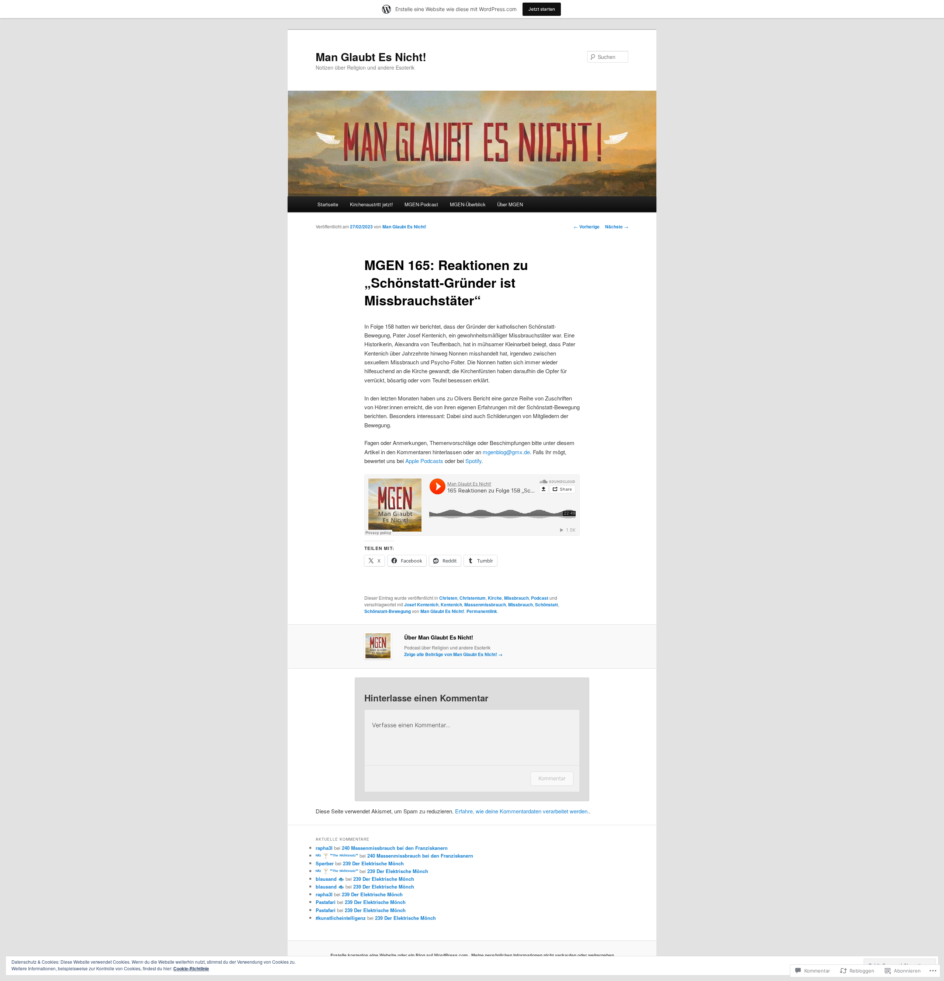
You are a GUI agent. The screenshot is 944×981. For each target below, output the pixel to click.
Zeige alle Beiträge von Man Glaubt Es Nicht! (453, 654)
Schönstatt (546, 604)
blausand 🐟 (330, 878)
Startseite (327, 204)
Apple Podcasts (424, 461)
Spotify (473, 461)
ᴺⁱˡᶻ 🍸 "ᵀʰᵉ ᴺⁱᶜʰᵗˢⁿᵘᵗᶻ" (337, 855)
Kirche (495, 598)
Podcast (539, 598)
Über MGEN (510, 204)
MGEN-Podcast (421, 204)
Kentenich (451, 604)
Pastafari (326, 901)
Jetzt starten (541, 9)
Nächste (616, 226)
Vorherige (587, 226)
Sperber (325, 863)
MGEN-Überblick (468, 204)
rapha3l (324, 847)
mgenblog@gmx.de (506, 452)
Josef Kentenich (421, 604)
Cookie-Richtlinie (191, 968)
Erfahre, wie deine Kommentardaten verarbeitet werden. (522, 811)
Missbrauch (516, 598)
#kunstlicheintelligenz (341, 917)
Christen (448, 598)
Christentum (472, 598)
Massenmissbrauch (485, 604)
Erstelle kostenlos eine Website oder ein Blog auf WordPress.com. (399, 955)
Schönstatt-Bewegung (387, 611)
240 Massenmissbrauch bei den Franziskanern (395, 847)
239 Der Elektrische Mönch (373, 863)
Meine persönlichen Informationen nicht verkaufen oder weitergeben (542, 955)
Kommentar (552, 778)
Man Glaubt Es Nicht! (371, 56)
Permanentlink (481, 611)
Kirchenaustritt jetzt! (371, 204)
